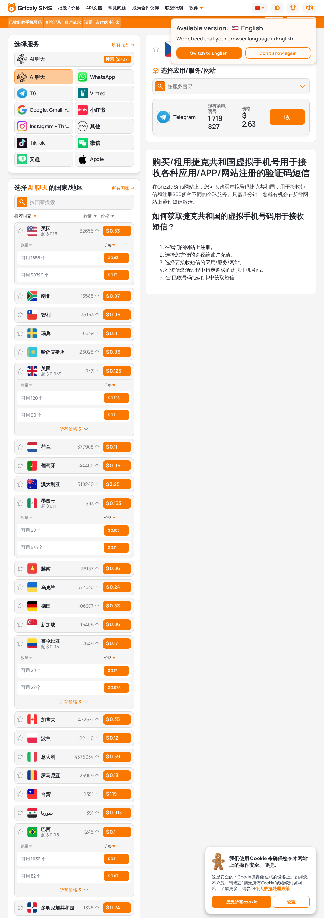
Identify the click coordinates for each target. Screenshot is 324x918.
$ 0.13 (112, 274)
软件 (193, 8)
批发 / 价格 (69, 8)
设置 (88, 22)
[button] (277, 8)
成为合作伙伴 (145, 8)
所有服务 (120, 44)
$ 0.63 (113, 230)
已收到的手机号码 (25, 22)
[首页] (30, 8)
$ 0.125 (113, 371)
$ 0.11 (112, 547)
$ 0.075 (114, 687)
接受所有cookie (241, 902)
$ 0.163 (113, 503)
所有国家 (120, 188)
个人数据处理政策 (272, 888)
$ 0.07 (113, 875)
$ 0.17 (112, 643)
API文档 (94, 8)
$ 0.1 (111, 415)
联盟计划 (174, 8)
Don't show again (278, 53)
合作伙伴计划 (108, 22)
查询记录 (53, 22)
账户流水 (73, 22)
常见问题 (117, 8)
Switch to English (209, 53)
